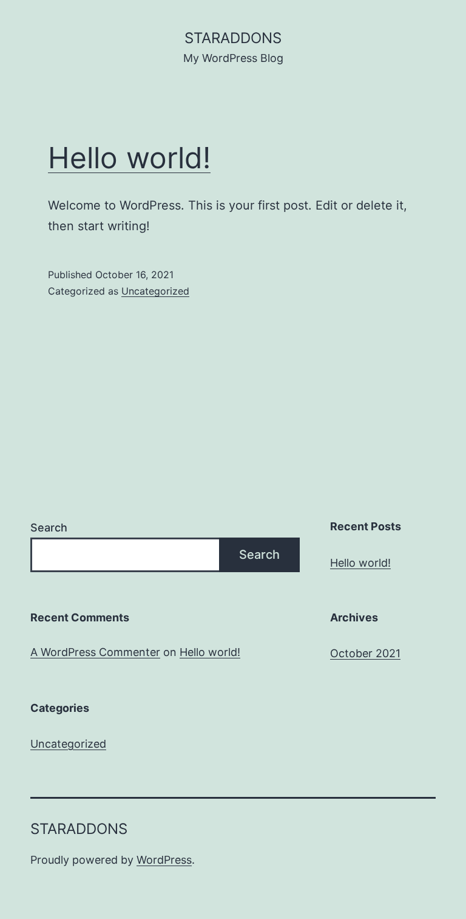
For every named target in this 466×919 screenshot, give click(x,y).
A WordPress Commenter (95, 652)
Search (48, 527)
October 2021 (365, 653)
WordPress (164, 859)
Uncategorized (155, 291)
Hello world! (129, 158)
